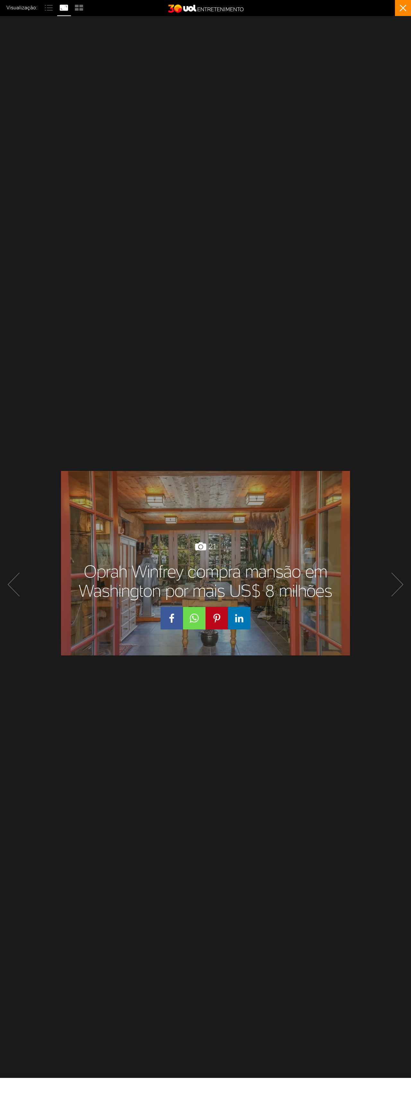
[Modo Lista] (49, 7)
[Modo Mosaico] (79, 7)
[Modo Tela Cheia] (64, 7)
